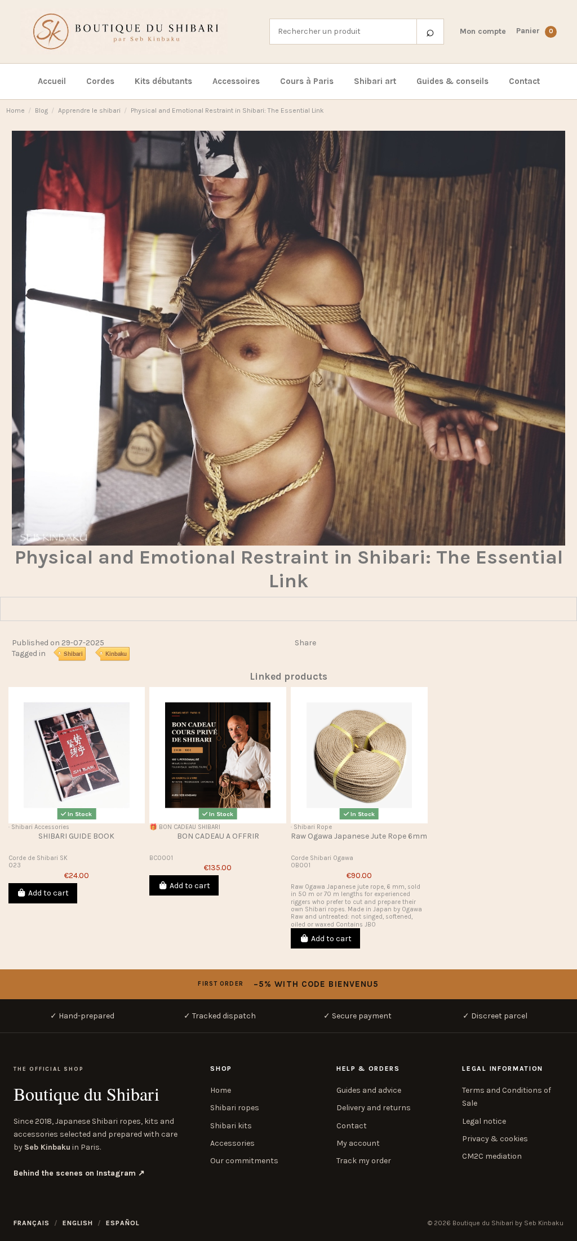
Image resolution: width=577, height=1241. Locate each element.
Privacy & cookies (495, 1139)
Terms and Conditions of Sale (506, 1096)
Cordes (100, 81)
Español (123, 1223)
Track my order (363, 1160)
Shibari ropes (234, 1108)
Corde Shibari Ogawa (322, 858)
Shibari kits (231, 1126)
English (78, 1223)
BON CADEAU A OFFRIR (218, 836)
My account (358, 1143)
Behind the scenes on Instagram (79, 1173)
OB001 (300, 865)
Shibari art (375, 81)
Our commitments (244, 1160)
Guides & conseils (452, 81)
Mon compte (483, 31)
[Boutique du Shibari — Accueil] (137, 31)
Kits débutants (163, 81)
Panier (534, 31)
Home (220, 1090)
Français (32, 1223)
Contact (524, 81)
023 (14, 865)
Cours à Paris (307, 81)
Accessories (232, 1143)
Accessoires (236, 81)
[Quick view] (76, 819)
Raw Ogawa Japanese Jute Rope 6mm (359, 836)
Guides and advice (368, 1090)
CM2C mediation (492, 1156)
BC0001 (161, 858)
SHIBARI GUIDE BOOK (76, 836)
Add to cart (48, 893)
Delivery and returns (373, 1108)
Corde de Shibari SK (38, 858)
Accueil (52, 81)
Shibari (73, 654)
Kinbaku (116, 654)
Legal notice (484, 1121)
